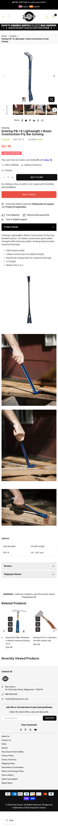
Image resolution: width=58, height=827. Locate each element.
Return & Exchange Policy (13, 771)
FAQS (4, 744)
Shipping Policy (8, 763)
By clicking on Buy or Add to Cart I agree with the (28, 185)
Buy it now (29, 194)
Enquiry (8, 170)
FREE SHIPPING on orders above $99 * (30, 2)
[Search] (9, 16)
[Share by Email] (42, 120)
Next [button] (54, 76)
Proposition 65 (29, 597)
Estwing (13, 36)
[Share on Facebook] (22, 120)
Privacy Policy (8, 755)
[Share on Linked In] (34, 120)
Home (4, 36)
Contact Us (6, 740)
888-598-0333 (11, 694)
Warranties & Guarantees (13, 767)
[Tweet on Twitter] (26, 120)
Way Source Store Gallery (13, 752)
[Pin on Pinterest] (30, 120)
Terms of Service (9, 759)
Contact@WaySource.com (16, 699)
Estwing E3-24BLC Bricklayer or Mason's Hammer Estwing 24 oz (14, 640)
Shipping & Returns (13, 574)
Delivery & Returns (33, 165)
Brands (5, 748)
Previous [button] (4, 76)
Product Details (11, 227)
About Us (5, 736)
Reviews (8, 566)
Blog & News (7, 783)
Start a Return (7, 775)
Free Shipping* (13, 215)
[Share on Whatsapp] (38, 120)
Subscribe (49, 718)
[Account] (47, 16)
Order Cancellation (10, 779)
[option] (29, 76)
